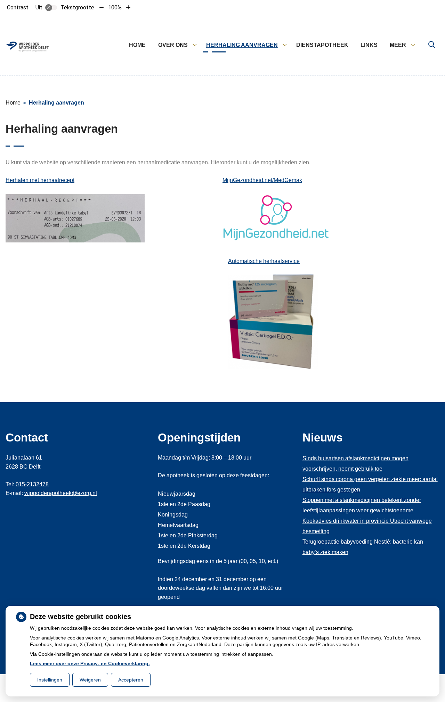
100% (115, 7)
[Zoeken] (431, 45)
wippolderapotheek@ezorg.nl (60, 493)
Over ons (173, 45)
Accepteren (130, 680)
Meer (398, 45)
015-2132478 (32, 484)
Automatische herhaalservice (264, 261)
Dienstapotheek (322, 45)
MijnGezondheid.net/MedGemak (262, 180)
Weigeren (90, 680)
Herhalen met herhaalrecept (40, 180)
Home (137, 45)
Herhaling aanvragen (242, 45)
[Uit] (51, 7)
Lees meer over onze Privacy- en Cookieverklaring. (90, 663)
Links (369, 45)
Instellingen (49, 680)
